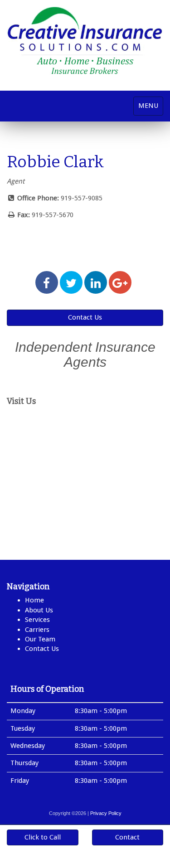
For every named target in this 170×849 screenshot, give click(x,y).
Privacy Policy (105, 813)
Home (34, 600)
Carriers (37, 630)
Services (37, 620)
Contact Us (85, 317)
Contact (127, 837)
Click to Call (42, 837)
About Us (39, 610)
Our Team (40, 639)
